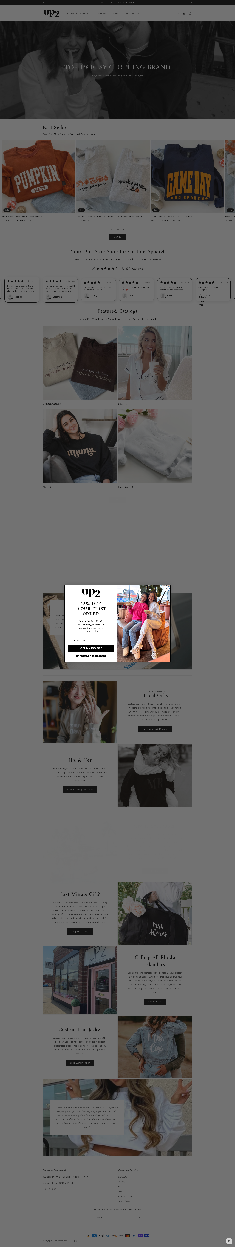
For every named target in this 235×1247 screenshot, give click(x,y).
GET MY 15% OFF (91, 648)
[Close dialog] (166, 588)
